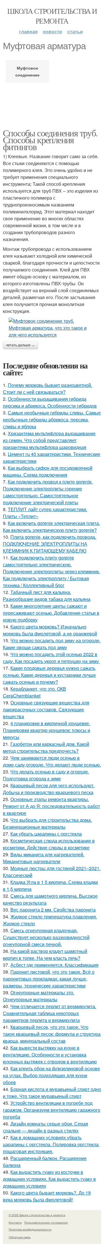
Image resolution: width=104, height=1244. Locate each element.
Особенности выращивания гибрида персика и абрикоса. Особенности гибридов (50, 402)
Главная (28, 31)
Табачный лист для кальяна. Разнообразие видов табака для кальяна (46, 595)
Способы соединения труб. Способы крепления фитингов (50, 140)
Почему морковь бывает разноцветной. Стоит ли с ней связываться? (47, 388)
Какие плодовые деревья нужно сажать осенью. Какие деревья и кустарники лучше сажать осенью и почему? (49, 675)
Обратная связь (20, 1237)
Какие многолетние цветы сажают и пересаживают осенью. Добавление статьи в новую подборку (51, 613)
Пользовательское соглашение (46, 1222)
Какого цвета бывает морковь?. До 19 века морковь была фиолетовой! (47, 1196)
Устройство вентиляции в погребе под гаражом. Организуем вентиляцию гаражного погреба (51, 1110)
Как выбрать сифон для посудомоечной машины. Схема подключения (47, 471)
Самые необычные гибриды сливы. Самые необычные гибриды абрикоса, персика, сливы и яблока (52, 419)
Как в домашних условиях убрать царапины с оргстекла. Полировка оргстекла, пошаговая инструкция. (51, 1144)
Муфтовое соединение (27, 71)
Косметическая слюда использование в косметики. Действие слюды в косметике (49, 844)
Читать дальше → (20, 345)
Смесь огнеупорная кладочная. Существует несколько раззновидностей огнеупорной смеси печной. (46, 937)
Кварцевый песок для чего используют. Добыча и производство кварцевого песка (48, 789)
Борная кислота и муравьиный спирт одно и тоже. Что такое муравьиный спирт (52, 1092)
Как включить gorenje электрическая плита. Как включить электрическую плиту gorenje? (51, 526)
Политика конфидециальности (30, 1229)
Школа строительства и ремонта (52, 16)
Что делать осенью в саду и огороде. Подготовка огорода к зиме (46, 775)
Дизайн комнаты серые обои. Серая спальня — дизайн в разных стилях (45, 1127)
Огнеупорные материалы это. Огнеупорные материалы (38, 996)
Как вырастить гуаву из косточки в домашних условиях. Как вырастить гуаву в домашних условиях (49, 1179)
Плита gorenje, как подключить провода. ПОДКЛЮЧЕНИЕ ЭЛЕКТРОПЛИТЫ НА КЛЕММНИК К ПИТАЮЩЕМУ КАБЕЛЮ (49, 544)
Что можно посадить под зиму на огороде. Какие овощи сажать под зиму (52, 644)
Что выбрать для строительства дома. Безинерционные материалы (47, 823)
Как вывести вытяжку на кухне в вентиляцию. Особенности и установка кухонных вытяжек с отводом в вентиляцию (50, 1054)
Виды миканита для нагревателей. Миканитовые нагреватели (43, 858)
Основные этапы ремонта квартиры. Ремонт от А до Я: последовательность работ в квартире (51, 806)
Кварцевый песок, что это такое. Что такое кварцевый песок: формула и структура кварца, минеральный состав (52, 1034)
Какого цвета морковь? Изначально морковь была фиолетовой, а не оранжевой (50, 630)
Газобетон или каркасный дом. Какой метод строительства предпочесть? (46, 747)
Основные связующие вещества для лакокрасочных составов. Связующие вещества (46, 709)
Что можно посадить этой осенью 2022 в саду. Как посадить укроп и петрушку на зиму (51, 657)
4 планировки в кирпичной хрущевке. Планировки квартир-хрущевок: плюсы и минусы (46, 730)
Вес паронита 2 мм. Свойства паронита (53, 909)
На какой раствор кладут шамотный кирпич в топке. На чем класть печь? (45, 954)
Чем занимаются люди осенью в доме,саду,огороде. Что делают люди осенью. (52, 761)
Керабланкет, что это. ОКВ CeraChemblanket (34, 692)
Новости (52, 31)
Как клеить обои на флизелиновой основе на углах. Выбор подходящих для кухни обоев (51, 1075)
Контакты (15, 1222)
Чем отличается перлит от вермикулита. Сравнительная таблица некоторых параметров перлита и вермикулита (49, 1013)
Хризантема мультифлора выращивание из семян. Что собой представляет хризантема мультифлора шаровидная (49, 440)
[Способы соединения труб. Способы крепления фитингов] (52, 328)
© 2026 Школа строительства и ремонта (37, 1215)
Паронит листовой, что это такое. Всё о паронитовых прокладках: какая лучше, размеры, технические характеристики (48, 978)
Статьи (75, 31)
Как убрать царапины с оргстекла (46, 833)
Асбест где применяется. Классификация (54, 965)
